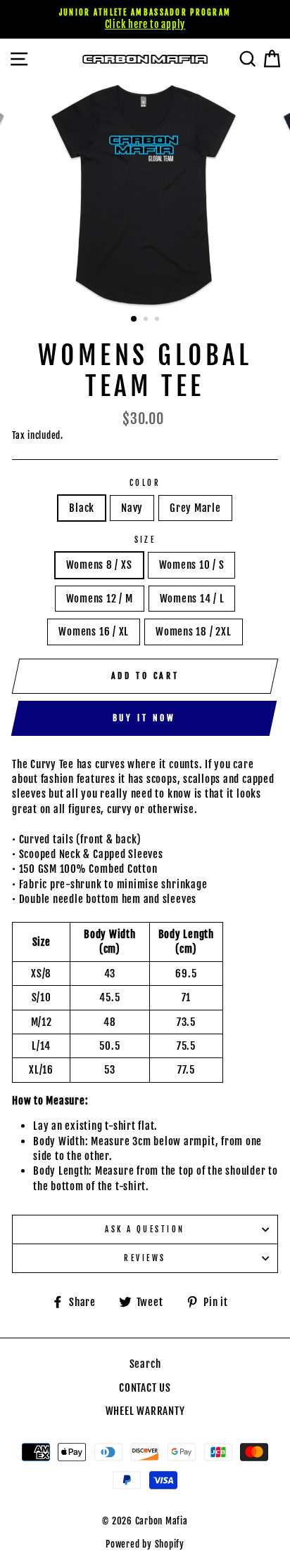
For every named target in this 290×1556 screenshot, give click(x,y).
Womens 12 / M (99, 598)
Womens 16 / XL (93, 631)
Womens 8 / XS (99, 565)
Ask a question (144, 1229)
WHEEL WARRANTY (145, 1411)
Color (145, 482)
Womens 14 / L (192, 598)
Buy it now (144, 718)
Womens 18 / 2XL (193, 631)
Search (145, 1364)
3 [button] (158, 320)
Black (81, 508)
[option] (145, 19)
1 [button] (134, 319)
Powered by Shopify (145, 1544)
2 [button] (147, 320)
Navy (132, 508)
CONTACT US (145, 1388)
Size (145, 539)
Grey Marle (195, 508)
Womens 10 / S (192, 565)
